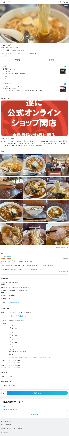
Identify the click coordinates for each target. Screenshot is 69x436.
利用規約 (3, 428)
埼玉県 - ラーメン (7, 406)
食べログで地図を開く (18, 316)
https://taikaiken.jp (14, 302)
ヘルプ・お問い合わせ (6, 424)
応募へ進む (37, 393)
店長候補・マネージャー (10, 69)
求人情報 (17, 60)
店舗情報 (51, 60)
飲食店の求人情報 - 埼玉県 (10, 409)
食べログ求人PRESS (6, 421)
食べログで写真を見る (61, 247)
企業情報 (20, 428)
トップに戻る (34, 415)
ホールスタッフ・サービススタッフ (14, 86)
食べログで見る (62, 271)
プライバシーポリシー (12, 428)
